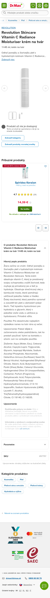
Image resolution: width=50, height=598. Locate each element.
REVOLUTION (9, 27)
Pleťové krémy (36, 485)
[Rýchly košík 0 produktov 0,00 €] (45, 5)
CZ (20, 590)
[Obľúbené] (33, 5)
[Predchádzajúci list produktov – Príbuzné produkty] (39, 228)
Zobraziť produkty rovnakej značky (20, 144)
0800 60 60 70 (35, 578)
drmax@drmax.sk (13, 578)
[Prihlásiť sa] (39, 5)
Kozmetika (8, 479)
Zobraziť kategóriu (13, 138)
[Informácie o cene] (30, 202)
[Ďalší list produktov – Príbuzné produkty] (45, 228)
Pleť (21, 479)
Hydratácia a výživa (12, 491)
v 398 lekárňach (34, 214)
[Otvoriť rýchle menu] (4, 5)
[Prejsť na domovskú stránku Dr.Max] (16, 5)
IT (30, 590)
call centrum (24, 428)
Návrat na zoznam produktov (16, 513)
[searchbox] (25, 12)
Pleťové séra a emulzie (14, 485)
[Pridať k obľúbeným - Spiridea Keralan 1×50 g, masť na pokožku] (45, 166)
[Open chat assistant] (44, 585)
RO (27, 590)
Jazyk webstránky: (10, 585)
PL (24, 590)
